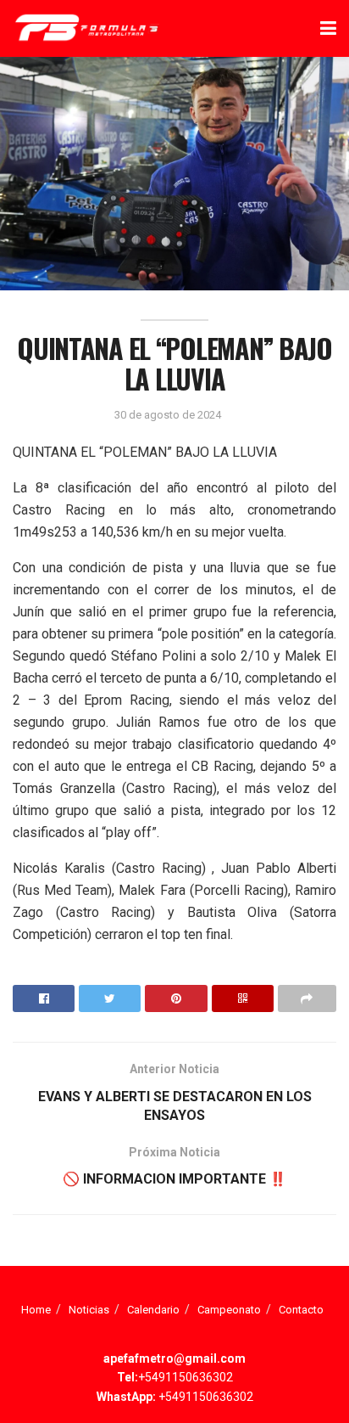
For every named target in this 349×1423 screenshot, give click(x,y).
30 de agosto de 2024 (167, 414)
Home (36, 1309)
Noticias (89, 1309)
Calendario (153, 1309)
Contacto (301, 1309)
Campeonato (229, 1309)
